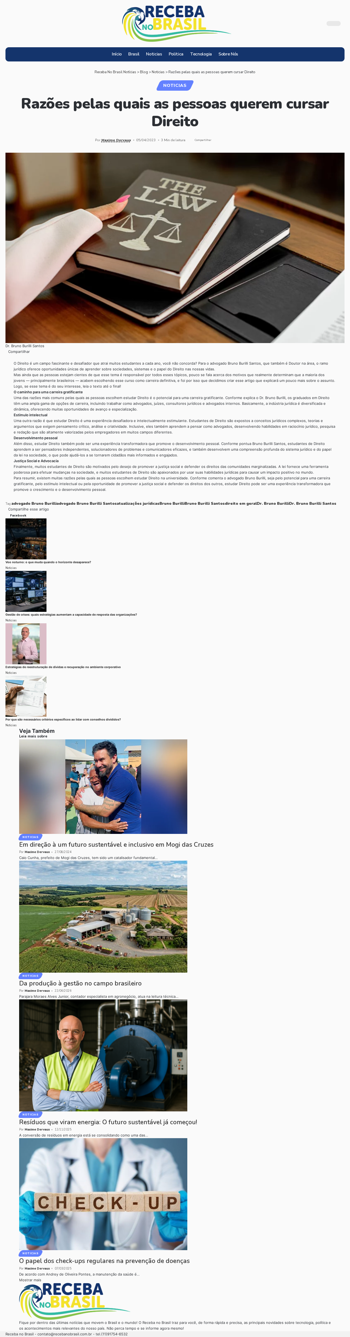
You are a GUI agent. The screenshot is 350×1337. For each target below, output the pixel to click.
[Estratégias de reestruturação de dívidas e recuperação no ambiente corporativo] (25, 643)
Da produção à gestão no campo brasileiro (80, 983)
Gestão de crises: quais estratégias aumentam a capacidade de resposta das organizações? (71, 614)
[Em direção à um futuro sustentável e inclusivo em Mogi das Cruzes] (103, 786)
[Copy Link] (234, 140)
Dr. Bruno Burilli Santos (312, 503)
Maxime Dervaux (116, 140)
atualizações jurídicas (138, 503)
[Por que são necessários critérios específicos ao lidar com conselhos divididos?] (25, 696)
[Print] (242, 140)
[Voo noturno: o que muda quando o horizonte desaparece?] (25, 538)
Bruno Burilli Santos (205, 503)
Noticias (175, 85)
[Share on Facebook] (217, 140)
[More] (251, 140)
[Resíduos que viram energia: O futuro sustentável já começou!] (103, 1055)
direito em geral (241, 503)
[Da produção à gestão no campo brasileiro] (103, 916)
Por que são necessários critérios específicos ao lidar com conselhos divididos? (63, 719)
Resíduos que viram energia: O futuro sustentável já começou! (108, 1122)
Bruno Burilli (172, 503)
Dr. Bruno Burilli (273, 503)
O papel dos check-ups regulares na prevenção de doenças (104, 1261)
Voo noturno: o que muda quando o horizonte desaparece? (48, 562)
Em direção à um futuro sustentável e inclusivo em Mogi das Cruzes (116, 844)
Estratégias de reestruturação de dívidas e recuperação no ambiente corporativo (63, 667)
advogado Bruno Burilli (34, 503)
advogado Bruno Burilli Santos (87, 503)
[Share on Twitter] (225, 140)
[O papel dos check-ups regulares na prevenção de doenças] (103, 1194)
